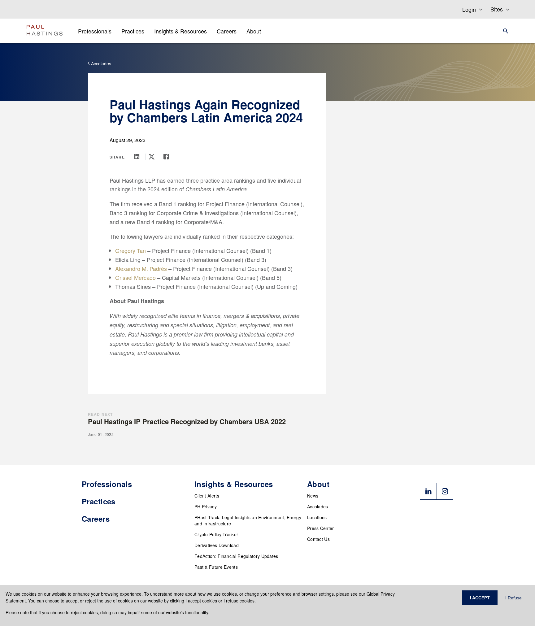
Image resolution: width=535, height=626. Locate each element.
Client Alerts (206, 496)
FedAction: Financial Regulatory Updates (236, 556)
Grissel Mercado (135, 277)
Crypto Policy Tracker (216, 534)
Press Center (320, 528)
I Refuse (513, 597)
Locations (317, 517)
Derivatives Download (216, 545)
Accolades (317, 506)
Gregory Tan (130, 250)
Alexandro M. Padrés (141, 268)
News (312, 496)
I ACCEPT (480, 597)
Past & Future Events (216, 567)
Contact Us (318, 539)
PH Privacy (205, 506)
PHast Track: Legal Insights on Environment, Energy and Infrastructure (247, 520)
